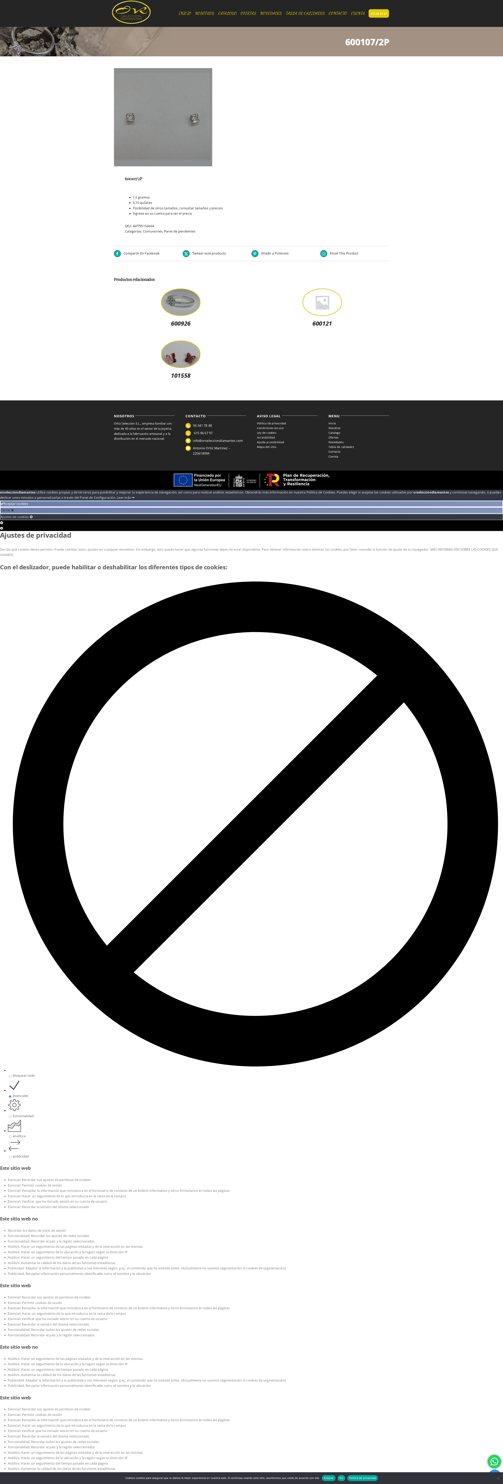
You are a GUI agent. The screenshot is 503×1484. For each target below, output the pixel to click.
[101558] (181, 343)
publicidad (21, 1156)
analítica (19, 1136)
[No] (498, 1478)
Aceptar (329, 1477)
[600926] (181, 291)
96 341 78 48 (202, 425)
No (341, 1477)
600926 (180, 323)
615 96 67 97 (203, 433)
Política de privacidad (362, 1477)
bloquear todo (24, 1075)
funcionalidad (23, 1116)
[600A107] (180, 117)
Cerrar (6, 510)
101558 (180, 375)
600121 (322, 323)
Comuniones (152, 231)
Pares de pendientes (180, 231)
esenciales (20, 1096)
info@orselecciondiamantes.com (218, 441)
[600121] (322, 291)
